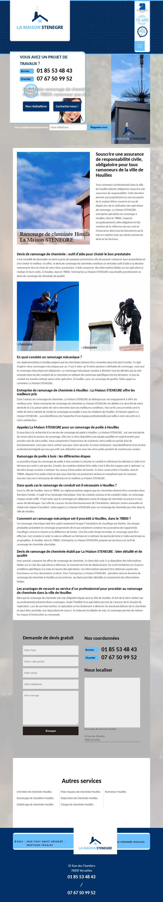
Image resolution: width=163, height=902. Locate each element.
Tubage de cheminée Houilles (77, 804)
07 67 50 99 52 (119, 658)
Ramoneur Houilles (115, 791)
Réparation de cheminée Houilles (79, 798)
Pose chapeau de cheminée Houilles (80, 791)
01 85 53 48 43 (119, 650)
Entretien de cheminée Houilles (34, 791)
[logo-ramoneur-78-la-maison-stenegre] (97, 841)
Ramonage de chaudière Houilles (35, 798)
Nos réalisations (36, 106)
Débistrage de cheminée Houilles (35, 804)
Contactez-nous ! (67, 106)
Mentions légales (40, 845)
